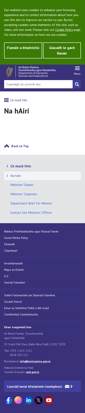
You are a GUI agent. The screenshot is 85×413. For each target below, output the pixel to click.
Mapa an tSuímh (14, 270)
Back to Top (20, 146)
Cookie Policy (64, 30)
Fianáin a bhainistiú (23, 47)
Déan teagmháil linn (17, 327)
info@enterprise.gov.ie (35, 361)
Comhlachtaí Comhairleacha (21, 314)
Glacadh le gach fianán (62, 50)
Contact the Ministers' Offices (31, 212)
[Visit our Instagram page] (18, 400)
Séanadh (9, 244)
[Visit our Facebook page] (8, 400)
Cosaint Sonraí (13, 301)
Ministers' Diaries (21, 185)
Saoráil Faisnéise (14, 282)
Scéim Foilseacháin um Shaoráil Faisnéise (29, 295)
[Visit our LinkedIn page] (28, 400)
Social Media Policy (16, 238)
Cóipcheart (10, 250)
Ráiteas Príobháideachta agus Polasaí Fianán (31, 231)
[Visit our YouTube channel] (49, 400)
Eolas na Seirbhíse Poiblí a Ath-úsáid (26, 308)
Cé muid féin (18, 100)
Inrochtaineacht (13, 263)
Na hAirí (15, 176)
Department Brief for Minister (31, 203)
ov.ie (36, 372)
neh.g (29, 372)
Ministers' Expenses (23, 194)
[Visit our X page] (38, 400)
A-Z (6, 276)
